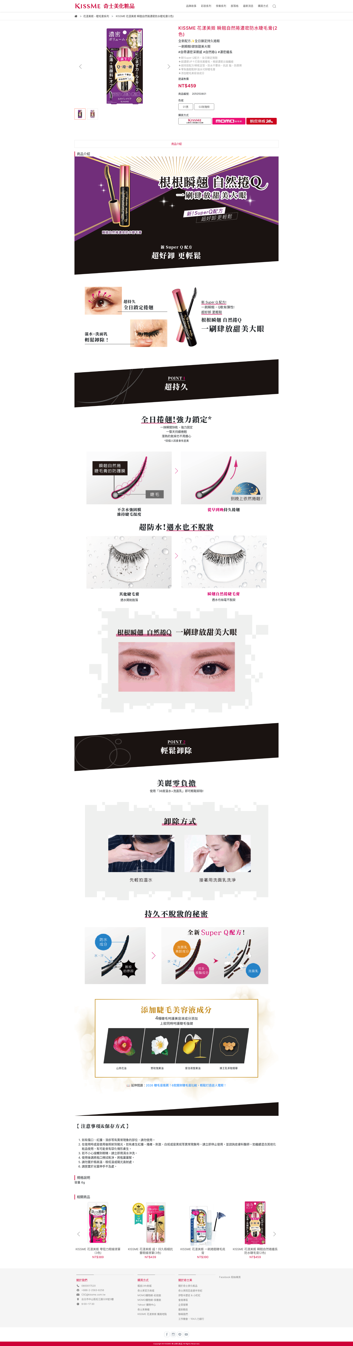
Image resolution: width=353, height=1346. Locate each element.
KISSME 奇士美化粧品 (173, 1344)
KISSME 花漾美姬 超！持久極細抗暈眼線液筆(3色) (150, 1251)
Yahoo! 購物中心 (147, 1304)
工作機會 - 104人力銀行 (191, 1318)
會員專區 (183, 1299)
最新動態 (183, 1309)
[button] (169, 66)
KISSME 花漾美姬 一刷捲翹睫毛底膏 (202, 1251)
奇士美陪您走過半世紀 (190, 1290)
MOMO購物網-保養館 (149, 1299)
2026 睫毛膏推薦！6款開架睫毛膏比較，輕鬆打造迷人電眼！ (186, 1085)
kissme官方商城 (194, 121)
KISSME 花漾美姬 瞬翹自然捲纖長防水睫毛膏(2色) (255, 1251)
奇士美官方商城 (146, 1290)
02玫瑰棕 (204, 106)
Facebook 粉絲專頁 (230, 1277)
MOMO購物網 (228, 121)
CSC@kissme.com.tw (93, 1294)
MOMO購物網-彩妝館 (149, 1295)
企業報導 (183, 1304)
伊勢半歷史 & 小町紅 (189, 1295)
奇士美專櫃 (143, 1309)
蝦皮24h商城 (261, 121)
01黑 (185, 106)
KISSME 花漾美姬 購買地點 (152, 1314)
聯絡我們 (183, 1314)
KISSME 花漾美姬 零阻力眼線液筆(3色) (98, 1251)
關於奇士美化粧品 (187, 1285)
